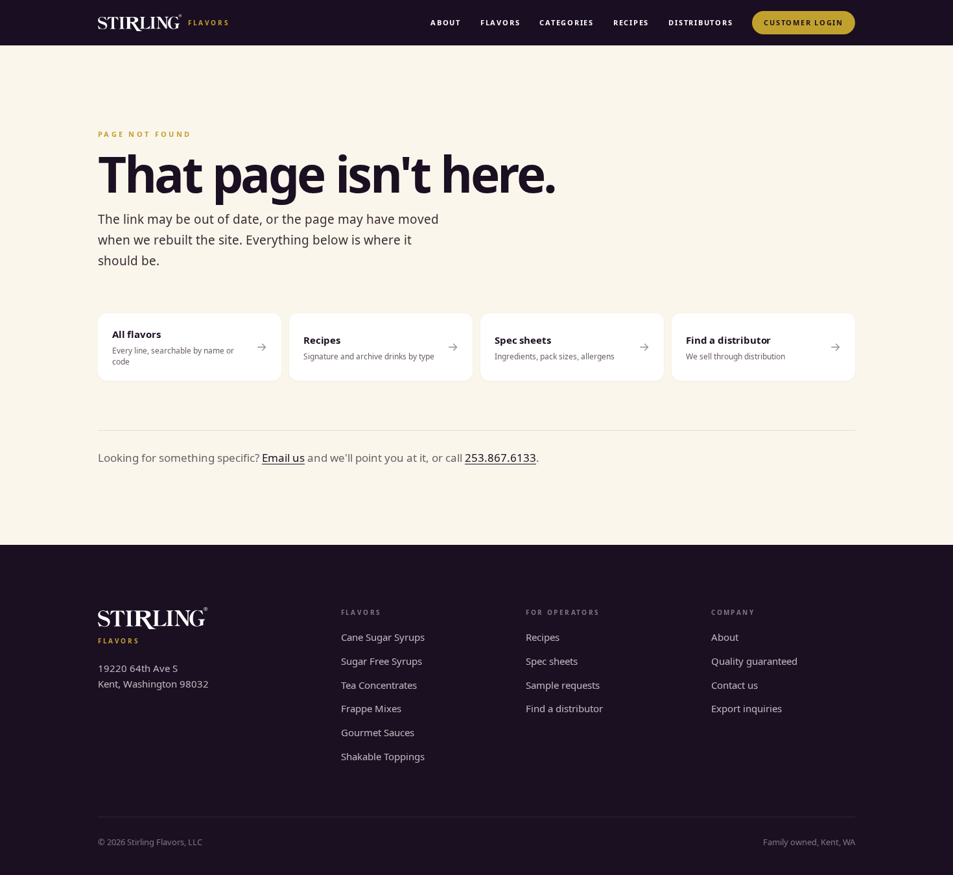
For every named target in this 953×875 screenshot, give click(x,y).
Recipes (631, 22)
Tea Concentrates (379, 684)
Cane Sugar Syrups (383, 636)
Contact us (734, 684)
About (445, 22)
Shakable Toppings (383, 756)
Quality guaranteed (754, 660)
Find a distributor (564, 708)
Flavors (500, 22)
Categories (566, 22)
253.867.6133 (500, 457)
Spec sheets (552, 660)
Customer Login (803, 22)
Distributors (700, 22)
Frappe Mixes (371, 708)
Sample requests (563, 684)
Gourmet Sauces (377, 732)
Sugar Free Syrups (381, 660)
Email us (283, 457)
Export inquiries (746, 708)
